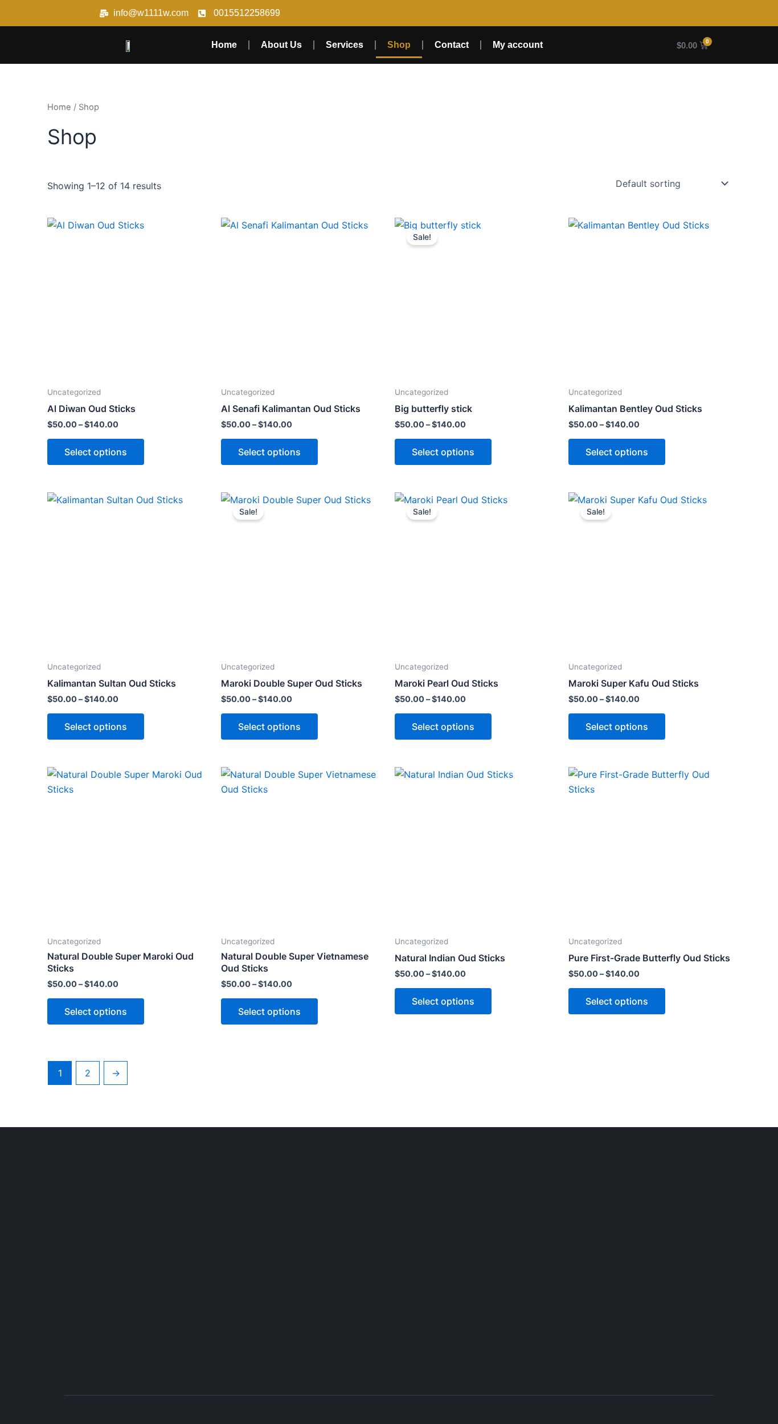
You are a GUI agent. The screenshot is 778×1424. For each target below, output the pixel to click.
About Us (281, 45)
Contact (452, 45)
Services (344, 45)
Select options (95, 452)
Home (224, 45)
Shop (399, 45)
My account (518, 45)
